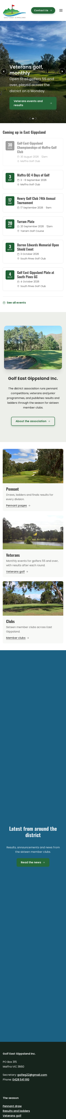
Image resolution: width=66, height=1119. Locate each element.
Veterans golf (12, 1116)
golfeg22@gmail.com (32, 1075)
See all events (16, 303)
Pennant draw (12, 1106)
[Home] (14, 10)
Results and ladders (16, 1111)
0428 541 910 (20, 1080)
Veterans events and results (28, 103)
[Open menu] (61, 10)
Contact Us (41, 10)
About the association (31, 421)
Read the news (31, 862)
